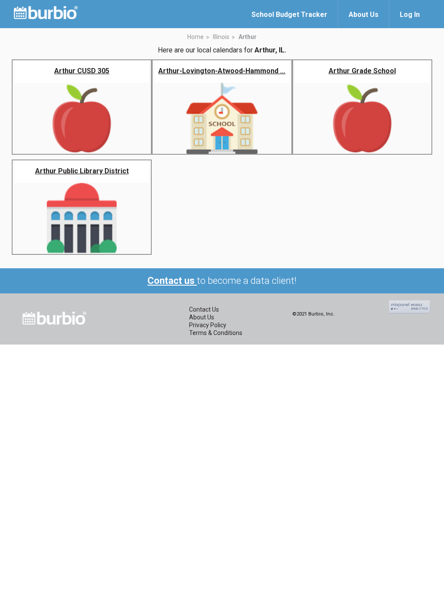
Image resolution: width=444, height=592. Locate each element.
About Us (201, 317)
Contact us (172, 280)
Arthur (247, 36)
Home (195, 36)
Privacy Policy (207, 325)
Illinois (221, 36)
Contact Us (204, 309)
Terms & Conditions (215, 332)
